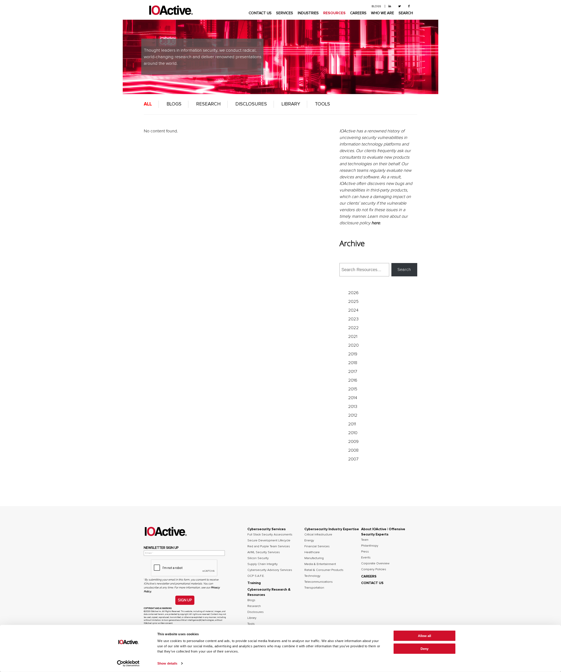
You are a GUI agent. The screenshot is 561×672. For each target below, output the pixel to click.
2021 (352, 336)
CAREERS (358, 13)
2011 (352, 424)
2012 (352, 415)
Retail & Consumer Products (323, 570)
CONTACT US (260, 13)
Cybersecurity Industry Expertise (331, 529)
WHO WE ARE (382, 13)
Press (365, 551)
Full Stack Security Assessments (269, 534)
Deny (424, 649)
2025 (353, 301)
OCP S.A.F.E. (256, 575)
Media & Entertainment (320, 564)
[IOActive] (171, 10)
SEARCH (406, 13)
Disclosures (251, 104)
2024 (353, 310)
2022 (353, 328)
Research (208, 104)
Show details (167, 663)
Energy (309, 540)
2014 (352, 398)
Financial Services (317, 546)
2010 (352, 433)
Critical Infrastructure (318, 534)
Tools (322, 104)
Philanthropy (369, 545)
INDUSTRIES (308, 13)
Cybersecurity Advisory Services (269, 570)
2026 (353, 293)
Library (291, 104)
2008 (353, 450)
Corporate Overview (375, 563)
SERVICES (284, 13)
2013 (352, 406)
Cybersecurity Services (266, 529)
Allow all (424, 636)
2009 (353, 441)
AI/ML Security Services (263, 552)
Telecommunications (318, 581)
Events (366, 557)
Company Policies (373, 569)
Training (254, 583)
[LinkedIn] (389, 6)
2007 (353, 459)
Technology (312, 575)
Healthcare (312, 552)
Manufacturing (314, 558)
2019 (352, 354)
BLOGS (376, 6)
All (148, 104)
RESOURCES (334, 13)
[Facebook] (409, 6)
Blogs (174, 104)
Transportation (314, 587)
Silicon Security (258, 558)
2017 (352, 371)
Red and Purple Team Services (268, 546)
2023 (353, 319)
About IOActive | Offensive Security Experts (383, 531)
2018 (352, 363)
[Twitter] (399, 6)
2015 (352, 389)
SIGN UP (185, 600)
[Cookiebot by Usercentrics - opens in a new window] (128, 663)
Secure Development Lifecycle (268, 540)
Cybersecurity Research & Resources (269, 592)
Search (404, 269)
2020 (353, 345)
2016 (352, 380)
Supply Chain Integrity (262, 564)
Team (364, 539)
